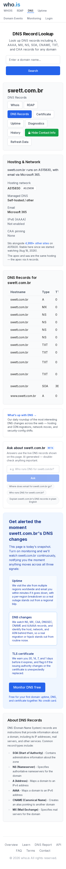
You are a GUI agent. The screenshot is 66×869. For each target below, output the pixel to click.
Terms (30, 850)
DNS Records (19, 114)
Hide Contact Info (44, 132)
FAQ (19, 850)
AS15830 (28, 188)
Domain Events (13, 18)
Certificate (43, 114)
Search (33, 71)
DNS (30, 10)
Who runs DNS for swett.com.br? (26, 492)
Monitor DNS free (27, 687)
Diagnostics (36, 123)
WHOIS (8, 10)
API (58, 845)
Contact (44, 850)
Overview (11, 845)
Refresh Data (19, 142)
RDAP (20, 10)
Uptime (42, 10)
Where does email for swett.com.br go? (30, 486)
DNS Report (43, 845)
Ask (33, 478)
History (15, 132)
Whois (15, 105)
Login (49, 18)
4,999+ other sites (37, 243)
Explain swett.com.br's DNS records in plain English (33, 500)
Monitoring (34, 18)
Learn (26, 845)
